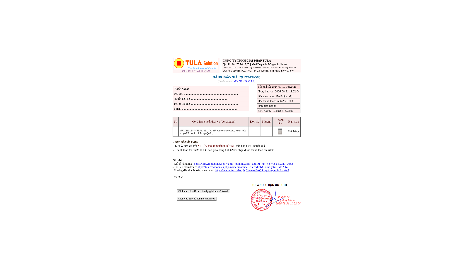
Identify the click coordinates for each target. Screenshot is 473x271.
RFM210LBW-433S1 (244, 81)
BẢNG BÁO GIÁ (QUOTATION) (236, 77)
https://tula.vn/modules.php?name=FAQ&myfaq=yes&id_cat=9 (252, 170)
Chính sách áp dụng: (185, 141)
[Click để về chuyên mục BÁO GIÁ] (196, 68)
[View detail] (279, 134)
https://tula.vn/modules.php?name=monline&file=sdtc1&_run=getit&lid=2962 (243, 167)
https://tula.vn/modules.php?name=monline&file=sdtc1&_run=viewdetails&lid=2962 (243, 163)
